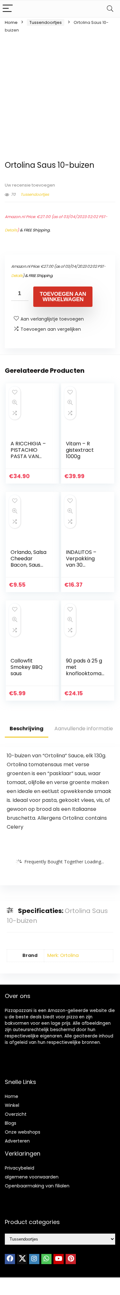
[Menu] (7, 8)
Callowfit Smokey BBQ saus (27, 667)
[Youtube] (58, 1259)
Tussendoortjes (45, 22)
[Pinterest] (71, 1259)
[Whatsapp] (46, 1259)
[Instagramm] (34, 1259)
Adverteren (17, 1141)
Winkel (12, 1105)
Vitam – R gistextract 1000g (80, 450)
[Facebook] (10, 1259)
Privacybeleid (19, 1168)
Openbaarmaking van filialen (37, 1186)
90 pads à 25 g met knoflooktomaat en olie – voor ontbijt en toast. (84, 676)
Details (11, 230)
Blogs (10, 1123)
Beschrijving (27, 728)
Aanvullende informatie (83, 728)
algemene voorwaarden (32, 1177)
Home (11, 22)
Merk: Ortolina (63, 955)
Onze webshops (22, 1132)
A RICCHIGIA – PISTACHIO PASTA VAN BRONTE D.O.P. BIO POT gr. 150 (29, 456)
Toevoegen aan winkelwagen (63, 296)
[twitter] (22, 1259)
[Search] (110, 8)
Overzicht (16, 1114)
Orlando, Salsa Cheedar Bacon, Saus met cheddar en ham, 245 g (28, 564)
